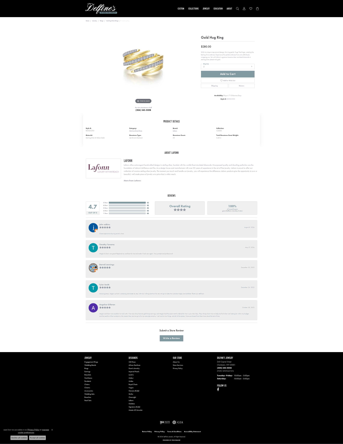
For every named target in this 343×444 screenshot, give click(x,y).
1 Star (105, 213)
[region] (143, 64)
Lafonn (175, 131)
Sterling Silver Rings (112, 21)
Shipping (214, 86)
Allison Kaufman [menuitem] (134, 365)
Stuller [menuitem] (131, 394)
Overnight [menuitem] (132, 397)
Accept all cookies (37, 438)
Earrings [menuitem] (87, 371)
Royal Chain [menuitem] (133, 384)
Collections (193, 8)
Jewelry (206, 8)
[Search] (237, 9)
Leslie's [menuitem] (131, 375)
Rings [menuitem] (86, 368)
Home (87, 21)
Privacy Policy (177, 368)
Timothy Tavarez (106, 244)
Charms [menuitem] (87, 387)
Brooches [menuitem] (87, 397)
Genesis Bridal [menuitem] (134, 391)
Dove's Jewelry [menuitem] (134, 368)
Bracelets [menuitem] (87, 375)
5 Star (105, 203)
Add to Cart (228, 74)
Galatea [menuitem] (132, 403)
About (229, 8)
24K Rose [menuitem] (132, 362)
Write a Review (171, 338)
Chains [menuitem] (87, 384)
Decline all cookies (19, 438)
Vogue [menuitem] (131, 387)
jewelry (94, 21)
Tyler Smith (104, 284)
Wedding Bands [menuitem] (90, 365)
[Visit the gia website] (177, 422)
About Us (176, 362)
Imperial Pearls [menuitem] (134, 371)
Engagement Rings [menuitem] (91, 362)
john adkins (104, 224)
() (148, 203)
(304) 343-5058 (143, 110)
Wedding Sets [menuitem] (89, 394)
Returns (241, 86)
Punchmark (176, 440)
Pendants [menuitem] (87, 381)
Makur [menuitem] (131, 378)
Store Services (178, 365)
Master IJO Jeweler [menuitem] (136, 410)
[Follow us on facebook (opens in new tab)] (218, 389)
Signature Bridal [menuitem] (134, 407)
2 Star (105, 211)
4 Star (105, 205)
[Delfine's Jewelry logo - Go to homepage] (102, 8)
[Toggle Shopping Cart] (257, 9)
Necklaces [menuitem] (88, 378)
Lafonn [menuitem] (131, 400)
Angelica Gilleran (107, 304)
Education (218, 8)
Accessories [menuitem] (88, 391)
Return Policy (147, 431)
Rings (101, 21)
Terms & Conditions (174, 431)
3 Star (105, 208)
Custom (181, 8)
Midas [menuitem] (131, 381)
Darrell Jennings (106, 264)
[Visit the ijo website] (165, 422)
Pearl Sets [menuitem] (87, 400)
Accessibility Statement (192, 431)
